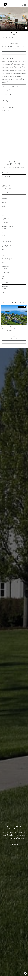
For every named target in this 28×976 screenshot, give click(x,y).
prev (12, 33)
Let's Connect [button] (14, 844)
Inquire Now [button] (14, 53)
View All (14, 342)
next (15, 33)
